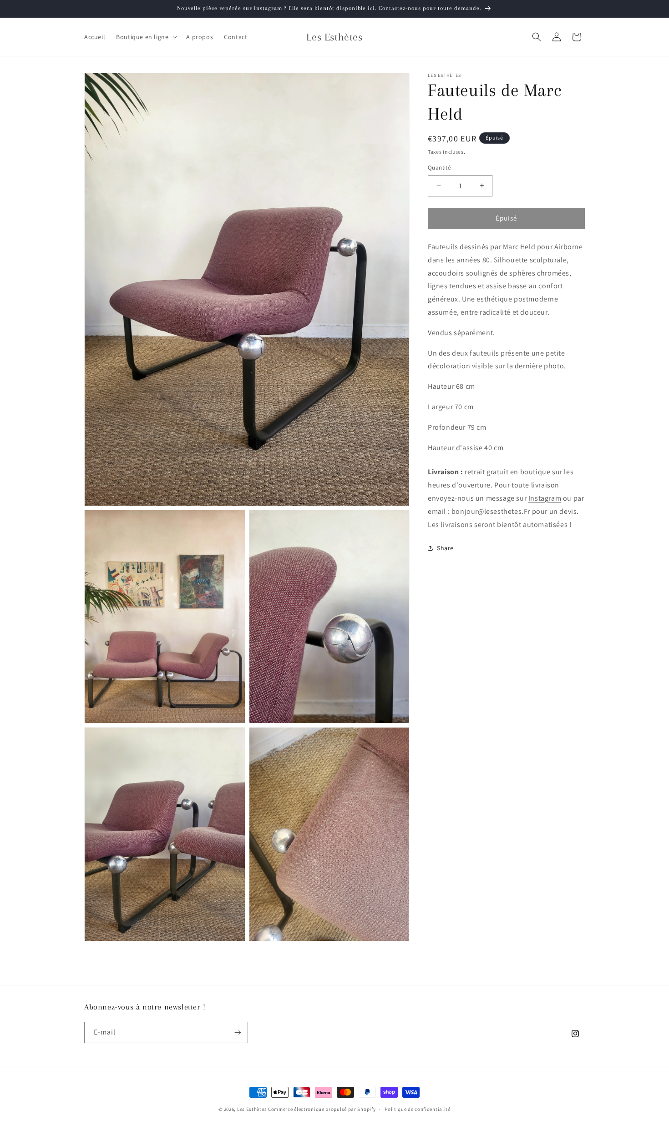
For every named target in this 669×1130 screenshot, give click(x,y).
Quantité (439, 167)
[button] (146, 36)
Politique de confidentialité (418, 1108)
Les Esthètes (252, 1109)
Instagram (544, 498)
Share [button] (445, 548)
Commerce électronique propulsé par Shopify (321, 1109)
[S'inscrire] (238, 1032)
